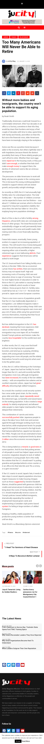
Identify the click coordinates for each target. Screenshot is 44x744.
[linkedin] (13, 93)
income (18, 532)
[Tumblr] (37, 93)
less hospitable (15, 338)
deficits (33, 253)
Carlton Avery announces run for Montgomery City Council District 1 (30, 593)
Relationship (24, 37)
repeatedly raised (32, 396)
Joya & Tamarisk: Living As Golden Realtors (11, 590)
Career (5, 37)
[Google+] (23, 93)
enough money (13, 166)
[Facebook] (4, 93)
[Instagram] (18, 665)
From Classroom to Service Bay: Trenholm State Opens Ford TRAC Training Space (20, 628)
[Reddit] (28, 93)
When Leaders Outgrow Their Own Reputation (19, 648)
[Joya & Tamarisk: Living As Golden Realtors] (11, 577)
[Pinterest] (18, 93)
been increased (12, 377)
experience (6, 256)
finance (11, 532)
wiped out (11, 160)
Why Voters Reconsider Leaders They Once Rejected (21, 635)
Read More (26, 741)
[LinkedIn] (13, 665)
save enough (12, 163)
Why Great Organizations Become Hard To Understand (17, 641)
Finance (13, 37)
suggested (18, 481)
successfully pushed (10, 417)
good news (35, 446)
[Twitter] (9, 93)
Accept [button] (18, 741)
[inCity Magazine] (22, 14)
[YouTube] (22, 665)
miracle (25, 446)
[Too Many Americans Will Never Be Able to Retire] (22, 76)
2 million (5, 439)
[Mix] (32, 93)
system (5, 506)
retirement (27, 532)
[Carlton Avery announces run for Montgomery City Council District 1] (32, 577)
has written (18, 269)
